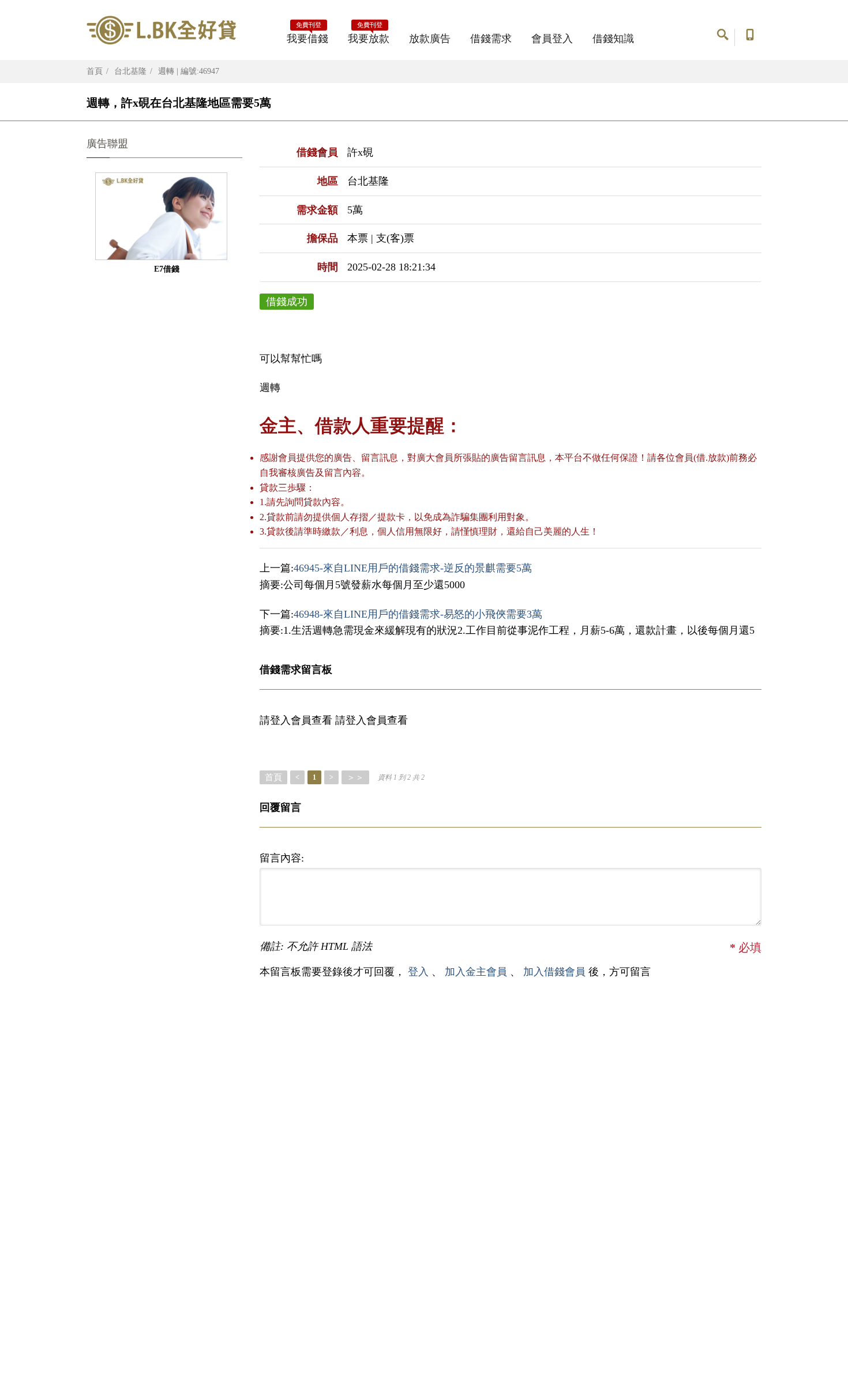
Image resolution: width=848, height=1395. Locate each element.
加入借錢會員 (555, 971)
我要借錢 (307, 35)
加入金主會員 (477, 971)
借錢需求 (491, 38)
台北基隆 (130, 71)
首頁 (95, 71)
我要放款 (368, 35)
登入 (418, 971)
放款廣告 (430, 38)
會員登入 (552, 38)
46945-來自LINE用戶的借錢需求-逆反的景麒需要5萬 (413, 568)
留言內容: (282, 858)
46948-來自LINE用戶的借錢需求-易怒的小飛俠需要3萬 (418, 614)
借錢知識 (613, 38)
